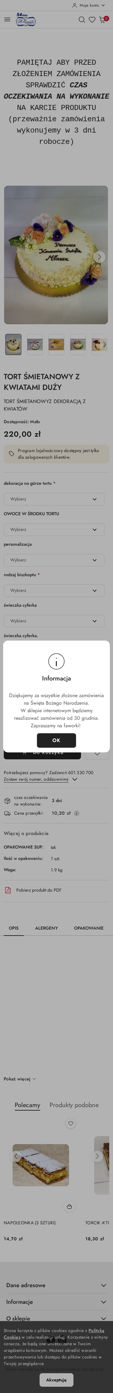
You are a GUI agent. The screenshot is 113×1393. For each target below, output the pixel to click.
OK (56, 740)
